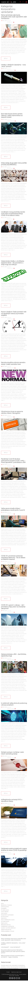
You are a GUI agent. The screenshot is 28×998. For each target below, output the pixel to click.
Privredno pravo (5, 921)
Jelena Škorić (10, 168)
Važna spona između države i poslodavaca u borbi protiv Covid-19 (13, 509)
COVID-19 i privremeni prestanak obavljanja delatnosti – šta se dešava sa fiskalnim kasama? (13, 557)
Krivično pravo (4, 916)
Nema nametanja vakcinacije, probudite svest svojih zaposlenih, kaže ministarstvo (14, 16)
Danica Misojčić (10, 70)
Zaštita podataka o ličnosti (7, 931)
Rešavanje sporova (5, 924)
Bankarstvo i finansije (6, 905)
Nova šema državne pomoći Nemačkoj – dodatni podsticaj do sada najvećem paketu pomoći (13, 951)
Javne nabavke (4, 911)
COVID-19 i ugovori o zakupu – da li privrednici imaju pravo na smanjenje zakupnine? (13, 606)
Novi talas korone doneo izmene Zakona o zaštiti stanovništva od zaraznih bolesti (11, 115)
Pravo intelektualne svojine (7, 919)
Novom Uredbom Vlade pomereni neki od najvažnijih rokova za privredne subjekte (13, 313)
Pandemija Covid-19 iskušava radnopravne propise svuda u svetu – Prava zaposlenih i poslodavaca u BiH (13, 460)
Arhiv (2, 903)
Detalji (5, 58)
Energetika (3, 908)
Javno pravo (4, 913)
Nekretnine (4, 918)
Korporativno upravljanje (7, 914)
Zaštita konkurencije (6, 929)
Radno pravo (4, 923)
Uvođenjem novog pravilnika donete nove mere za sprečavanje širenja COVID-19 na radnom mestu (13, 213)
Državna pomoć (5, 906)
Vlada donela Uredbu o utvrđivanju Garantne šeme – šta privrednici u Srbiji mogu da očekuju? (12, 262)
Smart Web (16, 975)
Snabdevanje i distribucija (7, 926)
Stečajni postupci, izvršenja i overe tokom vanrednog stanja (12, 753)
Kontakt (8, 972)
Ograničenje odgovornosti (16, 972)
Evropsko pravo (5, 910)
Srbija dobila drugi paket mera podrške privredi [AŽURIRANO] (14, 163)
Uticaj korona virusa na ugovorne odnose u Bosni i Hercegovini (12, 412)
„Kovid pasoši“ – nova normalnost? (10, 947)
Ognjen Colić (10, 22)
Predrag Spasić (11, 563)
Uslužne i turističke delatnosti (8, 928)
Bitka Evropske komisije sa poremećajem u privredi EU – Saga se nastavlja (12, 956)
